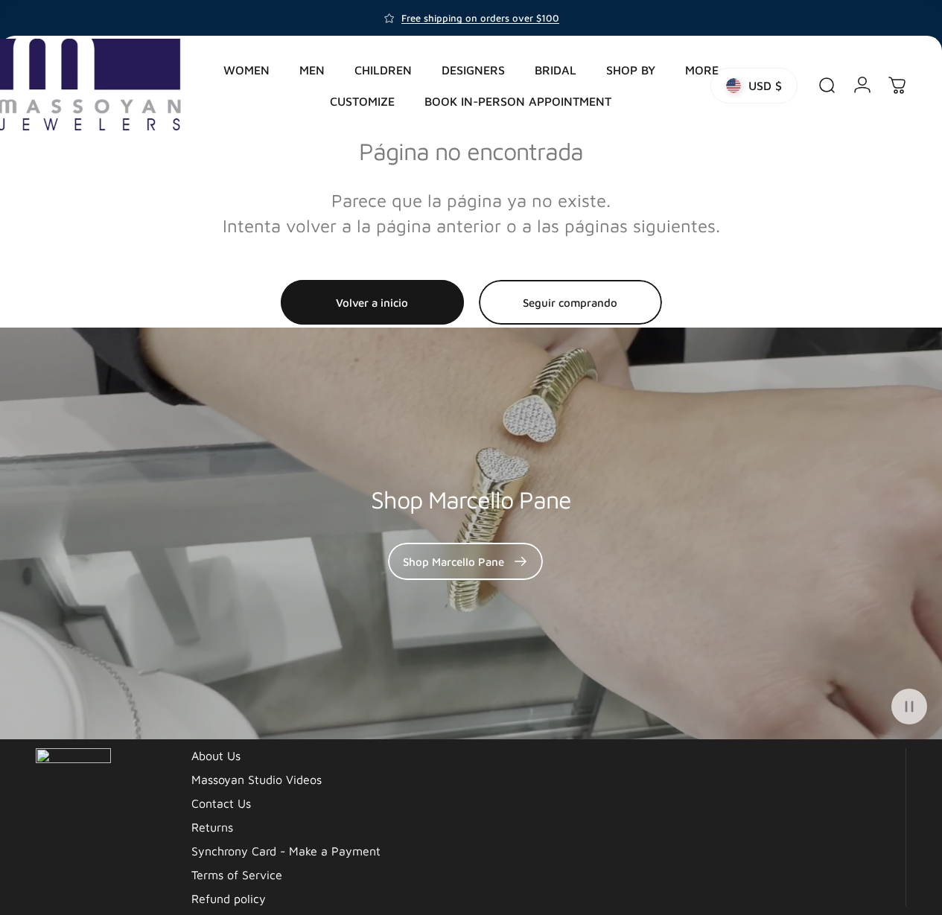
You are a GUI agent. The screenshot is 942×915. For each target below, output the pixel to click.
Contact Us (221, 803)
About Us (216, 755)
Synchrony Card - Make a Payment (286, 851)
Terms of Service (236, 874)
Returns (212, 827)
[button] (909, 706)
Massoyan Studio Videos (256, 779)
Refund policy (228, 898)
